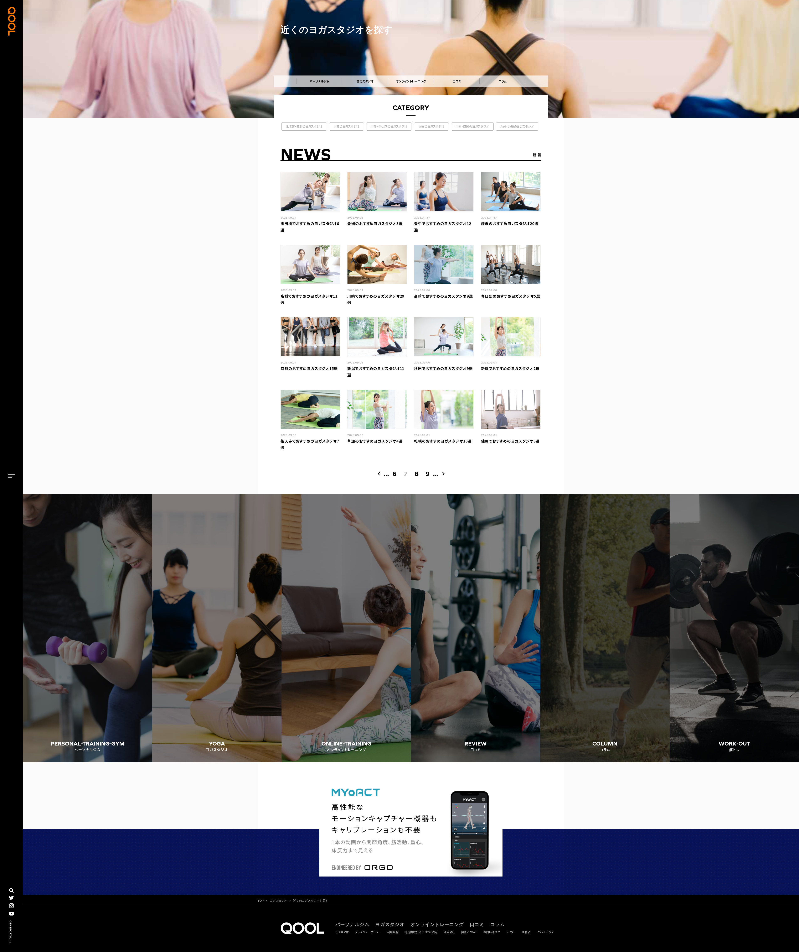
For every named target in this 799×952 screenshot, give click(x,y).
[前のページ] (379, 474)
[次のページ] (442, 474)
